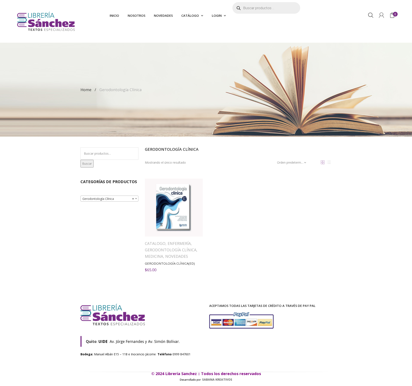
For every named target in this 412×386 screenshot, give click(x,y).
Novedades (163, 15)
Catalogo (155, 243)
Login (217, 15)
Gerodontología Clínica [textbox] (108, 199)
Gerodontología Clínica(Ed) (170, 263)
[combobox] (109, 199)
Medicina (154, 256)
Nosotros (136, 15)
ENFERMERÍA (179, 243)
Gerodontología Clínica (170, 249)
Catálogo (190, 15)
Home (85, 89)
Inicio (114, 15)
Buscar (87, 163)
